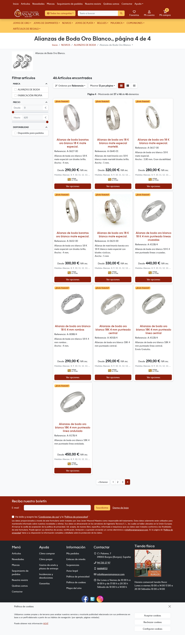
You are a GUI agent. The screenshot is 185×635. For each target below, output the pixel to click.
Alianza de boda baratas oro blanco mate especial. (72, 234)
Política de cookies (76, 582)
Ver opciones (72, 186)
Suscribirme (102, 507)
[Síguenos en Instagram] (100, 598)
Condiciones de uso (49, 516)
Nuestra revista (93, 3)
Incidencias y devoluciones (46, 576)
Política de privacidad (76, 516)
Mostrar (101, 85)
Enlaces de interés (75, 559)
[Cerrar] (169, 606)
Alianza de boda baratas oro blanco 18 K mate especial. (73, 143)
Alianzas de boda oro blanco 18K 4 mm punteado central (113, 329)
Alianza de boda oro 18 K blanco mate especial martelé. (113, 143)
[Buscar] (121, 13)
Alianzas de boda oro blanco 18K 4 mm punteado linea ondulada (72, 427)
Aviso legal (72, 570)
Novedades (38, 3)
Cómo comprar (47, 553)
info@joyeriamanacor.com (136, 529)
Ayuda (138, 3)
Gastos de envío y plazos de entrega (48, 567)
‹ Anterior (103, 482)
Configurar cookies (152, 628)
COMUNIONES (135, 23)
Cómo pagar (45, 559)
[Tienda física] (148, 562)
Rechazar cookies (153, 622)
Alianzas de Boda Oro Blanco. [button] (115, 44)
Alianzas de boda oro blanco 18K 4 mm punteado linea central (153, 329)
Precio (16, 102)
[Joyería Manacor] (27, 13)
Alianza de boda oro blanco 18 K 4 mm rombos (72, 327)
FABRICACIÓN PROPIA (30, 95)
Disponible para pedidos (31, 133)
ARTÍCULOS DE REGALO (26, 28)
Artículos (25, 3)
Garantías (44, 583)
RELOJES (102, 23)
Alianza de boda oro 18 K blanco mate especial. (153, 141)
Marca (16, 83)
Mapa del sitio (74, 588)
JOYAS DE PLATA (84, 23)
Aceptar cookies (152, 615)
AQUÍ (45, 623)
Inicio (16, 3)
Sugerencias (72, 565)
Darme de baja (121, 507)
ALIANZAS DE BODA (29, 89)
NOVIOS (66, 23)
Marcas (51, 3)
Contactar (127, 3)
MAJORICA (117, 23)
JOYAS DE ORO (21, 23)
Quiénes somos (111, 3)
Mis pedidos (72, 553)
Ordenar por (71, 85)
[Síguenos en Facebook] (85, 598)
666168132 (102, 568)
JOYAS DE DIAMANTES (46, 23)
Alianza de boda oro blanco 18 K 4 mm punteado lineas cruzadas (153, 236)
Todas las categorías (61, 13)
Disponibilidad (21, 127)
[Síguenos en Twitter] (92, 598)
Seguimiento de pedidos (70, 3)
